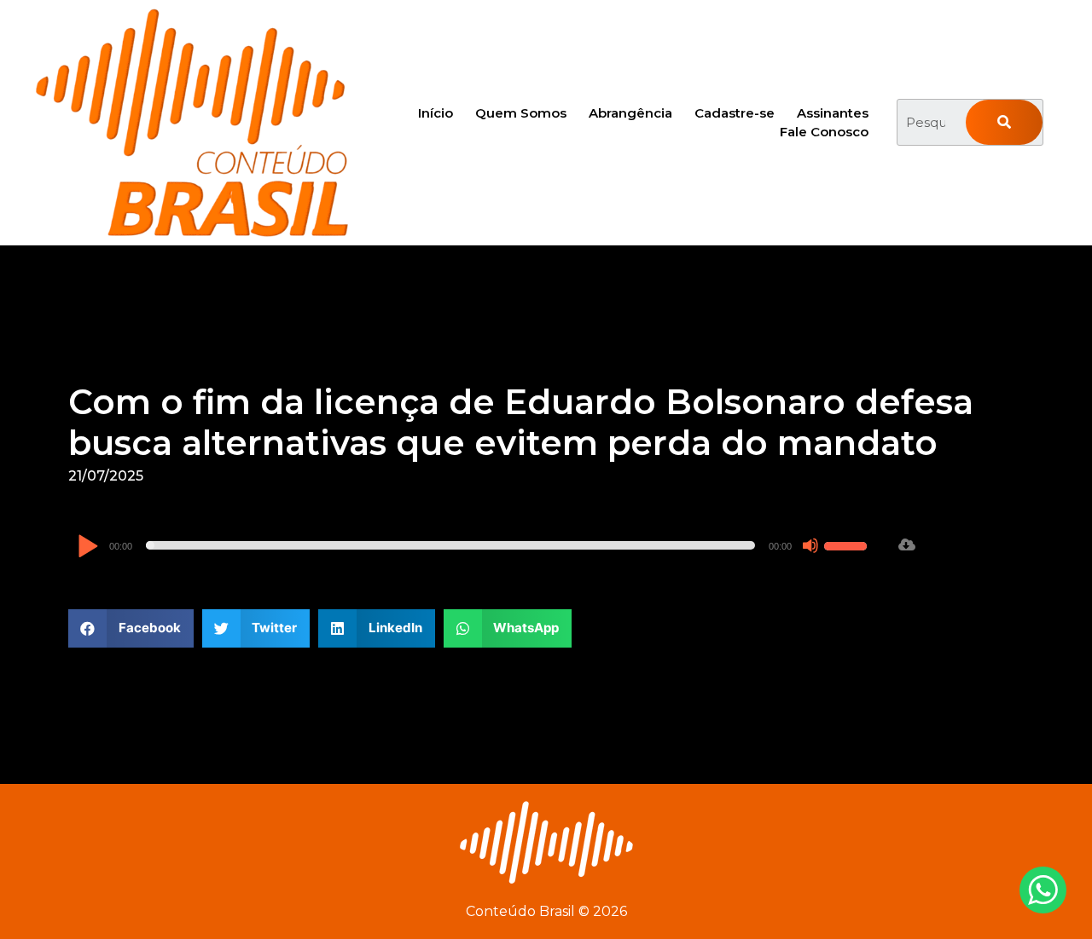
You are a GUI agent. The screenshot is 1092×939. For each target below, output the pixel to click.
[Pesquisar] (1004, 122)
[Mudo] (810, 545)
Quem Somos (520, 113)
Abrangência (630, 113)
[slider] (848, 543)
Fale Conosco (824, 132)
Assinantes (832, 113)
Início (435, 113)
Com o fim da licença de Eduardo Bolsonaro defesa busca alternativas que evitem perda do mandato (520, 422)
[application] (474, 545)
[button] (131, 628)
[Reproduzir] (87, 547)
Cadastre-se (734, 113)
